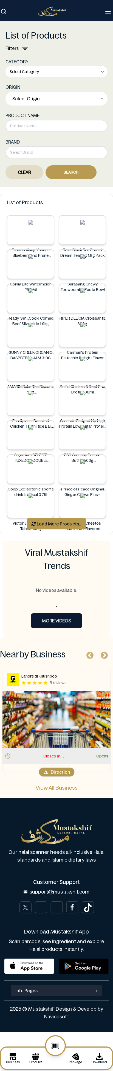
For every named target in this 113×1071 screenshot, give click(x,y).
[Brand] (54, 11)
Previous (88, 654)
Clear (24, 172)
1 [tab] (56, 606)
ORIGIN (12, 87)
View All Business (57, 788)
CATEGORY (17, 61)
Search (71, 172)
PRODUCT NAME (22, 115)
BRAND (12, 141)
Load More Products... (58, 523)
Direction (60, 772)
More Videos (56, 620)
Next (103, 654)
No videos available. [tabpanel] (56, 590)
